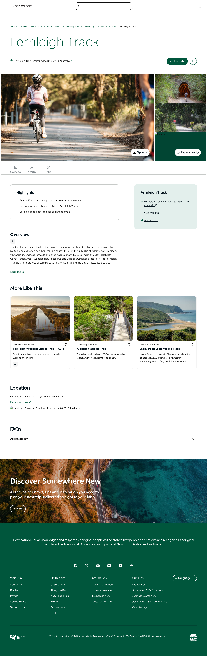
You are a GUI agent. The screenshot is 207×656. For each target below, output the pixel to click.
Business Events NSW (144, 596)
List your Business (101, 590)
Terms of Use (17, 607)
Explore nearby (190, 152)
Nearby (32, 172)
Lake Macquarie (71, 27)
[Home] (22, 6)
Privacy (14, 596)
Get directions (19, 402)
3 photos (142, 152)
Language (184, 578)
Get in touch (151, 220)
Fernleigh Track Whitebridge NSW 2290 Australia (42, 61)
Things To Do (58, 590)
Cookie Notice (18, 601)
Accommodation (60, 607)
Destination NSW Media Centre (149, 601)
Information (99, 578)
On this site (58, 578)
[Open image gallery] (77, 160)
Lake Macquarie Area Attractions (99, 27)
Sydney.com (139, 584)
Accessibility (19, 438)
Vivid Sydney (139, 607)
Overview (15, 172)
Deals (54, 613)
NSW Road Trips (60, 596)
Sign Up (17, 508)
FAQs (48, 172)
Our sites (138, 578)
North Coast (53, 27)
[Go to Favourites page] (199, 6)
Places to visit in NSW (31, 27)
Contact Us (16, 584)
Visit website (177, 61)
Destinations (58, 584)
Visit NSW (16, 578)
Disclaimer (16, 590)
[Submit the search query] (77, 5)
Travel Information (102, 584)
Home (14, 27)
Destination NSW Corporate (148, 590)
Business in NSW (100, 596)
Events (54, 601)
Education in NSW (101, 601)
